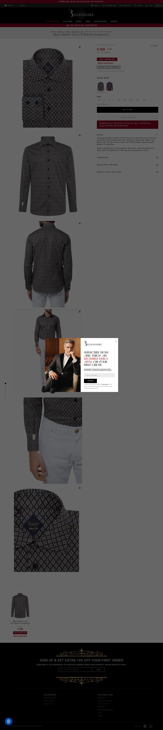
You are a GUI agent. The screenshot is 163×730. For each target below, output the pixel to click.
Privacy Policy (105, 384)
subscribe (90, 380)
